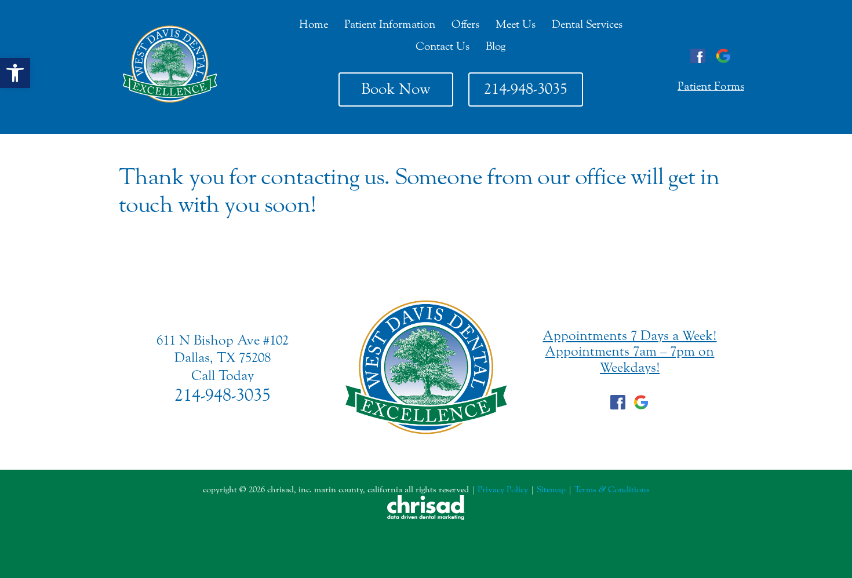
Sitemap (551, 490)
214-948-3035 (525, 89)
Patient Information (389, 24)
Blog (495, 46)
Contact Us (442, 46)
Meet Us (516, 24)
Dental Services (587, 24)
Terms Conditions (612, 490)
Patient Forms (711, 86)
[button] (15, 73)
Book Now (396, 89)
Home (313, 24)
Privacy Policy (503, 490)
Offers (465, 24)
